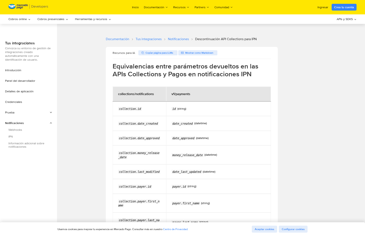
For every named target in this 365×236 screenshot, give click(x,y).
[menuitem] (19, 19)
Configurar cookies (293, 229)
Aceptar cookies (264, 229)
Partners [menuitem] (200, 7)
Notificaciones (178, 39)
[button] (28, 112)
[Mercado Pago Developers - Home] (28, 7)
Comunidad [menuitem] (221, 7)
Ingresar (322, 7)
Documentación (117, 39)
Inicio (135, 7)
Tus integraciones (149, 39)
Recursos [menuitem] (179, 7)
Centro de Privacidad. (175, 229)
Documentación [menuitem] (154, 7)
